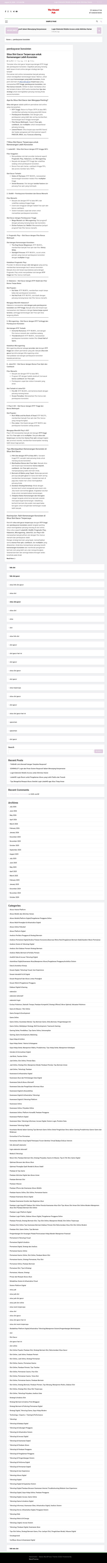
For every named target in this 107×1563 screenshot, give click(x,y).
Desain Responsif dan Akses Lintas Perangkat (26, 979)
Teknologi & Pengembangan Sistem (22, 1458)
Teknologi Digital (16, 1480)
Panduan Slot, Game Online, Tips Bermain (24, 1229)
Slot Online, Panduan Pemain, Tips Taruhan (24, 1367)
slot (11, 628)
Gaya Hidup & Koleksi (17, 1039)
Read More (10, 558)
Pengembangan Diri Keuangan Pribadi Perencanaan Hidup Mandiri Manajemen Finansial (40, 1234)
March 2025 (14, 876)
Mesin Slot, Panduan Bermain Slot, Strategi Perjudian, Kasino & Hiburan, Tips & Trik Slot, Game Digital (45, 1158)
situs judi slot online (17, 1303)
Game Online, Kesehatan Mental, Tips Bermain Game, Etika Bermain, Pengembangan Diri (40, 1022)
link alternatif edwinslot (18, 1145)
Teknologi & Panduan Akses (19, 1445)
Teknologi (13, 1419)
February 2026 (14, 828)
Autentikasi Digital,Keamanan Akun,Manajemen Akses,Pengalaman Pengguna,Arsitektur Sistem (43, 961)
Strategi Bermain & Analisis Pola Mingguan (24, 1402)
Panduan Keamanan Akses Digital (21, 1197)
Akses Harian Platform (18, 910)
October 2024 (14, 897)
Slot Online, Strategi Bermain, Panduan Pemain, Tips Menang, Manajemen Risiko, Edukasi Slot (42, 1385)
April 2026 (13, 820)
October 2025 (14, 845)
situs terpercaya (15, 688)
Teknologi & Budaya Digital (19, 1424)
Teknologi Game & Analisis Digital (21, 1501)
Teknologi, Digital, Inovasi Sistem (21, 1523)
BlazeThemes (33, 1559)
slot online (13, 1346)
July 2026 (13, 807)
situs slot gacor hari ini (18, 714)
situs (11, 619)
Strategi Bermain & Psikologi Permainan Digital (26, 1406)
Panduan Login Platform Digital (20, 1212)
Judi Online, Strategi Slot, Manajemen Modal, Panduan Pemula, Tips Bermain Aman (38, 1065)
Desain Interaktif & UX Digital (20, 974)
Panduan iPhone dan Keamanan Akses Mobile (26, 1188)
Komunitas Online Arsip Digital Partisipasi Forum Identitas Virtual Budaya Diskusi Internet (41, 1141)
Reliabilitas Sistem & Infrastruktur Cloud (24, 1281)
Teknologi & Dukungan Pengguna (21, 1428)
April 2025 (13, 871)
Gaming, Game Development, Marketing (23, 1035)
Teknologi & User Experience (20, 1471)
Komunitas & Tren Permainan (20, 1136)
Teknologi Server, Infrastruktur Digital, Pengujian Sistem (29, 1510)
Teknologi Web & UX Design (19, 1518)
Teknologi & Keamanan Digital (20, 1441)
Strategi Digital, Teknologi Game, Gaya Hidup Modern (28, 1411)
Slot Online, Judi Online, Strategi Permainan (25, 1359)
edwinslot (13, 992)
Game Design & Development (20, 1013)
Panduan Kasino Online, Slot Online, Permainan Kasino (28, 1192)
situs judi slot (14, 1294)
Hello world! (35, 794)
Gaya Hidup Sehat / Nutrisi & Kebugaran (23, 1043)
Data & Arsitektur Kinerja (18, 966)
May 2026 (13, 815)
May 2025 (13, 867)
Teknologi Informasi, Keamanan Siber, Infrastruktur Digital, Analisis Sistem (36, 1506)
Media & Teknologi (16, 1154)
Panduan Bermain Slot (17, 1179)
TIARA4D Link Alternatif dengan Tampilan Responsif (28, 764)
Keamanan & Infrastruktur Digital (21, 1074)
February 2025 (14, 880)
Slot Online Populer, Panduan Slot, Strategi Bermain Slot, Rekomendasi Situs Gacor (38, 1350)
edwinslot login (15, 1000)
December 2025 (15, 837)
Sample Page (51, 21)
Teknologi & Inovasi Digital (19, 1436)
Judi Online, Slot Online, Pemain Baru (22, 1061)
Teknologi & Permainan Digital (20, 1467)
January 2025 (14, 884)
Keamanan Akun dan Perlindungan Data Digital (26, 1078)
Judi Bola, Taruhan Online (18, 1056)
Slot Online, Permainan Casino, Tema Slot (24, 1376)
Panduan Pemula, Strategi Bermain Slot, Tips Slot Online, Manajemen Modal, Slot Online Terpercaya (44, 1221)
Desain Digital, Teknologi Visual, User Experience (27, 970)
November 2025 (15, 841)
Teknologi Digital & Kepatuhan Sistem (23, 1484)
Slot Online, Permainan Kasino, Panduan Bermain (27, 1380)
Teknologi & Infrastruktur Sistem (21, 1432)
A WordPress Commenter (19, 794)
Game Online (14, 1017)
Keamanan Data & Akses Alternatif (22, 1082)
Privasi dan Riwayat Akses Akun (21, 1277)
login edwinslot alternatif (18, 1149)
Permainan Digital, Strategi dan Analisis (23, 1247)
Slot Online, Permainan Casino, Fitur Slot (24, 1372)
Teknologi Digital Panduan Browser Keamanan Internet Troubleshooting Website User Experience (43, 1488)
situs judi (13, 1290)
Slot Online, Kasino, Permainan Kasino (23, 1363)
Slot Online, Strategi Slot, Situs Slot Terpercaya (26, 1389)
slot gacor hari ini (16, 653)
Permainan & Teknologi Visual (20, 1238)
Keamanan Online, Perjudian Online (22, 1108)
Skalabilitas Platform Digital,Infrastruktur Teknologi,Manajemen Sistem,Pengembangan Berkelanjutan (45, 1329)
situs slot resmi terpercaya (19, 1324)
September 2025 (15, 850)
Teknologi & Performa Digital (20, 1462)
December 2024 (15, 889)
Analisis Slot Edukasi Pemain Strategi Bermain (26, 948)
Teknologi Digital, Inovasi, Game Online (23, 1497)
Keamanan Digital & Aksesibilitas (21, 1091)
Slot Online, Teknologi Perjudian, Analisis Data (26, 1393)
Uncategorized (15, 1536)
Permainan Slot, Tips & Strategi (20, 1268)
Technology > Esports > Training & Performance (26, 1415)
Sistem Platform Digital (18, 1285)
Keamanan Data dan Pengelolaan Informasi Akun (27, 1086)
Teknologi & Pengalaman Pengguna (22, 1454)
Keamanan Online (16, 1104)
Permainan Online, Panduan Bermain (22, 1264)
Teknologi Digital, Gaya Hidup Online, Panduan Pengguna (29, 1493)
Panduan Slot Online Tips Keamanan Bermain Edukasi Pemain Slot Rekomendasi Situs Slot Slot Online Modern (48, 1225)
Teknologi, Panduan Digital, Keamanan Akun (25, 1527)
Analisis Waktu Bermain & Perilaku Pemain (24, 953)
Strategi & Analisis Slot (18, 1398)
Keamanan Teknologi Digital (19, 1125)
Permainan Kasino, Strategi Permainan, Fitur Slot (26, 1259)
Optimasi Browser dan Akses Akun (22, 1162)
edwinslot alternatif (16, 996)
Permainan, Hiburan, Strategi (19, 1272)
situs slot (13, 593)
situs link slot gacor (17, 585)
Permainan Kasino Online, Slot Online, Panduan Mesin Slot (30, 1255)
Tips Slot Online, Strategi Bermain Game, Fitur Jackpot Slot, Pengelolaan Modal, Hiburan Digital (43, 1531)
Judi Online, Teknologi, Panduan (21, 1069)
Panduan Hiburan (16, 1184)
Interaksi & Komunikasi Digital (20, 1052)
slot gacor (13, 645)
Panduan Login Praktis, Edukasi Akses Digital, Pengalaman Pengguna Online (36, 1216)
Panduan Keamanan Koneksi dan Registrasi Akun (27, 1201)
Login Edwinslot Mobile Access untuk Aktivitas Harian (50, 29)
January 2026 (14, 832)
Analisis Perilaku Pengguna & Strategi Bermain (26, 935)
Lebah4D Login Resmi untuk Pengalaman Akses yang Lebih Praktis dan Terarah (64, 2)
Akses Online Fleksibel (18, 927)
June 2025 (13, 863)
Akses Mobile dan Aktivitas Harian (22, 914)
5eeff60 (11, 61)
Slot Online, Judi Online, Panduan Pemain (24, 1354)
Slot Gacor (13, 1337)
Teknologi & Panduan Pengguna (21, 1449)
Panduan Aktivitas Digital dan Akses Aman (24, 1175)
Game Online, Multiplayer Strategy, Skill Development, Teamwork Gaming (35, 1026)
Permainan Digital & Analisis (19, 1242)
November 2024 (15, 893)
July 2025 (13, 858)
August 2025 (14, 854)
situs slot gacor (25, 82)
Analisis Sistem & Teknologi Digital (22, 944)
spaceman (13, 722)
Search (11, 747)
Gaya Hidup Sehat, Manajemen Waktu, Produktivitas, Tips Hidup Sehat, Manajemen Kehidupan (42, 1048)
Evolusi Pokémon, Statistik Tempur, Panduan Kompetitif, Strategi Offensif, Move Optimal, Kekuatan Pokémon (47, 1005)
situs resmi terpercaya (17, 1307)
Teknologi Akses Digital (18, 1475)
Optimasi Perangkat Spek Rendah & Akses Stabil (26, 1167)
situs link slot (14, 636)
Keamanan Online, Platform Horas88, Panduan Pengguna (29, 1112)
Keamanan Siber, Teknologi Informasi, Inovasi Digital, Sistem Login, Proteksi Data (38, 1121)
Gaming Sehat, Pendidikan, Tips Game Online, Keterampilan (30, 1030)
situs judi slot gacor (17, 1298)
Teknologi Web (15, 1514)
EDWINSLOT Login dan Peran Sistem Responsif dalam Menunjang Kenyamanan (37, 769)
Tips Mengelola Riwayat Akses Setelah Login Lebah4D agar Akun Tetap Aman (37, 781)
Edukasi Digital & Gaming (18, 987)
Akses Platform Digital (17, 931)
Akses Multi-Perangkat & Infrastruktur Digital (25, 923)
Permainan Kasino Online (18, 1251)
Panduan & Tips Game (17, 1171)
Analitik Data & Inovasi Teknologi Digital (24, 957)
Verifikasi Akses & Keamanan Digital (22, 1540)
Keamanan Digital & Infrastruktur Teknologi (25, 1095)
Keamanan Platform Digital (19, 1117)
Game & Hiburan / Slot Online (20, 1009)
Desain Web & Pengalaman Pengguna (23, 983)
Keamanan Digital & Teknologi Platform (23, 1099)
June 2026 (13, 811)
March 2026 (14, 824)
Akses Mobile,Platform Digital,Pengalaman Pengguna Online (31, 918)
